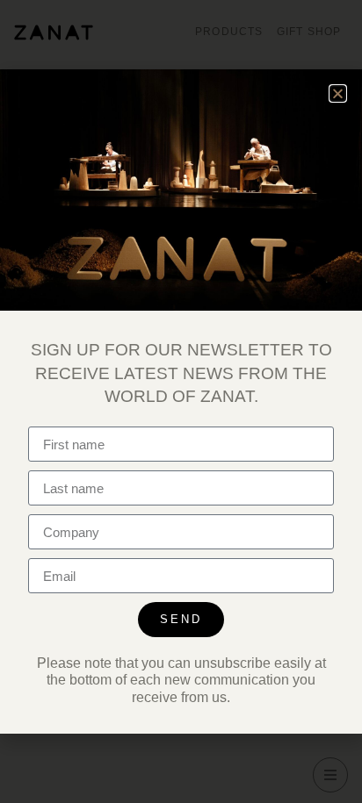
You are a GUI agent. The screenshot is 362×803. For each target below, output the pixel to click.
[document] (181, 401)
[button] (337, 93)
